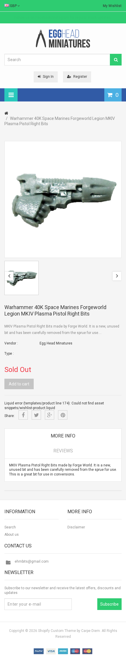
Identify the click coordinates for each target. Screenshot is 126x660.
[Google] (49, 415)
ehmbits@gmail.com (32, 561)
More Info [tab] (63, 436)
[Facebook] (23, 415)
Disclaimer (76, 527)
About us (11, 535)
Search (10, 527)
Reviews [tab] (63, 451)
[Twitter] (36, 415)
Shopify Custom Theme (57, 631)
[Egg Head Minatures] (63, 38)
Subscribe (109, 604)
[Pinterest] (62, 415)
